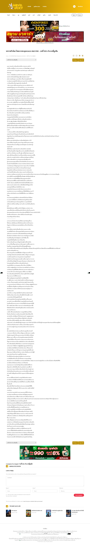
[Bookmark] (80, 56)
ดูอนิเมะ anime (37, 6)
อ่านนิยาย (45, 528)
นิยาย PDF (56, 15)
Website (61, 488)
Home (7, 56)
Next (80, 60)
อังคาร (13, 15)
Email (34, 488)
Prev (76, 60)
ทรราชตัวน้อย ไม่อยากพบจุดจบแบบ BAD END (17, 56)
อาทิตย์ (38, 15)
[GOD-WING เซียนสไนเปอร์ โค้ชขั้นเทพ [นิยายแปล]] (68, 513)
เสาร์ (34, 15)
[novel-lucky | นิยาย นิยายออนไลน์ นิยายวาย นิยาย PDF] (15, 6)
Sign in (74, 15)
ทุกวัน (44, 15)
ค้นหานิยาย (80, 6)
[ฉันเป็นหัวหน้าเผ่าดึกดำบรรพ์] (28, 513)
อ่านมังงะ (44, 6)
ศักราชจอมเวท (14, 510)
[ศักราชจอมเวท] (8, 513)
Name (7, 488)
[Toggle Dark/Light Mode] (83, 56)
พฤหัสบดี (24, 15)
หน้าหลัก (29, 6)
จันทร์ (8, 15)
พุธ (18, 15)
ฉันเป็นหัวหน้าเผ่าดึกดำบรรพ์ (37, 510)
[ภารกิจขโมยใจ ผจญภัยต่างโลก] (48, 513)
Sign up (79, 15)
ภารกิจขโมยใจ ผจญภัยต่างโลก (57, 510)
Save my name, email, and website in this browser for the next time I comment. (18, 495)
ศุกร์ (29, 15)
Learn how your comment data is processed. (33, 501)
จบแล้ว (49, 15)
